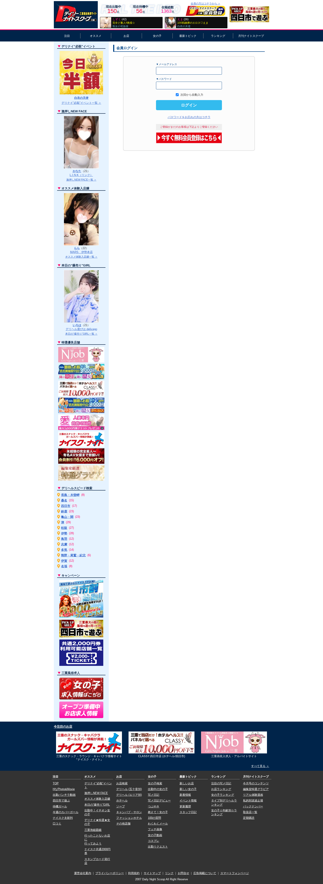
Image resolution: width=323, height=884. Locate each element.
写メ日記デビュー (159, 800)
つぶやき (153, 806)
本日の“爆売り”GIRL (97, 804)
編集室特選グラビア (256, 789)
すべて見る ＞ (260, 766)
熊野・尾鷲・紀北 (73, 555)
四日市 (65, 505)
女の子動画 (155, 835)
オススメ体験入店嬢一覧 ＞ (81, 256)
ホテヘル (122, 800)
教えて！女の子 (158, 812)
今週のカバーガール (65, 812)
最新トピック (187, 36)
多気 (64, 549)
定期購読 (248, 817)
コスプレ (153, 841)
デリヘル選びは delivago (81, 329)
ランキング (218, 36)
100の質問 (154, 817)
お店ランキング (221, 789)
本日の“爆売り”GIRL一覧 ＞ (81, 333)
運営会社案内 (82, 873)
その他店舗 (123, 823)
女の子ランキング (222, 794)
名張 (64, 566)
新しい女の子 (188, 789)
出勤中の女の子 (158, 789)
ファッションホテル (129, 817)
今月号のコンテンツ (256, 783)
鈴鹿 (64, 511)
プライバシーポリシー (109, 873)
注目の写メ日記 (221, 783)
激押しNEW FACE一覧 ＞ (81, 179)
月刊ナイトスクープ (251, 36)
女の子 (157, 36)
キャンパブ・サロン (129, 812)
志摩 (64, 544)
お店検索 (122, 783)
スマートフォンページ (234, 873)
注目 (67, 36)
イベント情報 (188, 800)
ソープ (120, 806)
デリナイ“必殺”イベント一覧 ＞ (81, 102)
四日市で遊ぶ (61, 800)
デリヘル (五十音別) (129, 789)
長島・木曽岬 (70, 494)
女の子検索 (155, 783)
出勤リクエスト (158, 846)
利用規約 (134, 873)
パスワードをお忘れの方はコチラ (189, 117)
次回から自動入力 (191, 94)
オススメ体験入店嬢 (97, 798)
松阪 (64, 527)
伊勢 (64, 533)
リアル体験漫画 (253, 794)
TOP (56, 783)
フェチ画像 (155, 829)
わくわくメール (158, 823)
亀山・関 (67, 516)
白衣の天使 (81, 97)
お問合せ (183, 873)
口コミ (57, 823)
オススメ (95, 36)
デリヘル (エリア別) (129, 794)
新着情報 (185, 794)
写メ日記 (153, 794)
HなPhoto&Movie (64, 789)
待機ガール (60, 806)
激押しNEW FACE (96, 793)
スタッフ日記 (188, 812)
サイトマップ (152, 873)
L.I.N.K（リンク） (81, 175)
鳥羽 (64, 538)
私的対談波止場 (253, 800)
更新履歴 (185, 806)
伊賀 (64, 560)
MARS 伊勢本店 (81, 252)
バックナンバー (253, 806)
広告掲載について (204, 873)
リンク (169, 873)
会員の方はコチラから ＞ (205, 3)
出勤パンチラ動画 (64, 794)
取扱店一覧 (250, 812)
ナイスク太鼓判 (63, 817)
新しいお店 (187, 783)
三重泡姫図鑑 (93, 830)
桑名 (64, 500)
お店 (126, 36)
